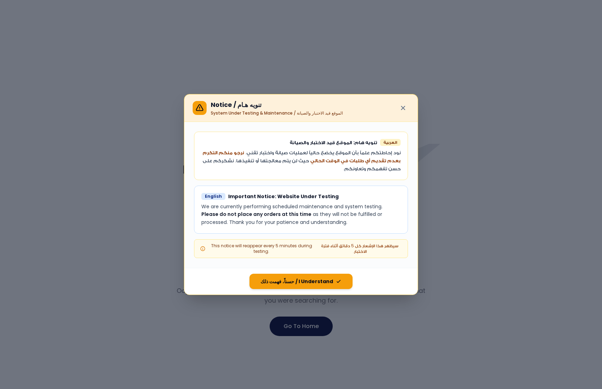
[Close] (403, 108)
